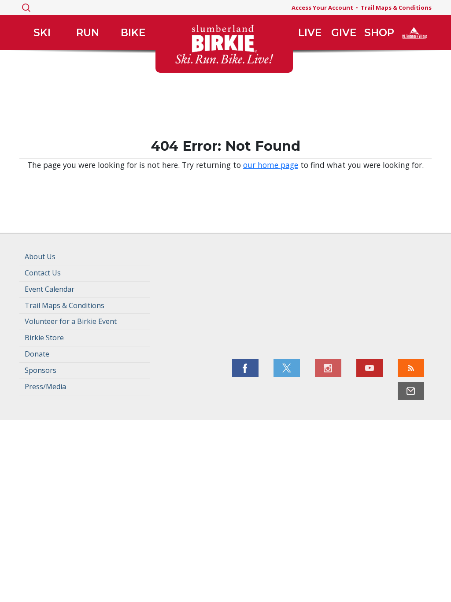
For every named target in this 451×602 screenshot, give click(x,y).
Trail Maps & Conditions (396, 7)
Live (310, 32)
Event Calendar (49, 289)
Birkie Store (44, 337)
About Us (40, 256)
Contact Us (43, 273)
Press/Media (45, 386)
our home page (270, 165)
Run (87, 32)
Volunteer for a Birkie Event (71, 321)
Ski (42, 32)
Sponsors (40, 370)
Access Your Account (322, 7)
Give (343, 32)
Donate (37, 354)
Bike (133, 32)
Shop (379, 32)
